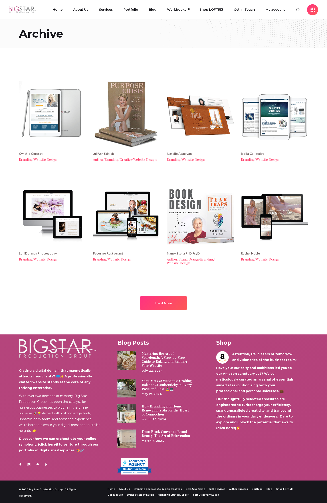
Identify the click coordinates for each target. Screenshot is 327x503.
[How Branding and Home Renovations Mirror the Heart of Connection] (126, 413)
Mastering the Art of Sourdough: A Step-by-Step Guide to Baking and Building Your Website (165, 359)
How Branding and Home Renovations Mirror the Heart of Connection (165, 410)
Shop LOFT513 (284, 489)
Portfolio (257, 489)
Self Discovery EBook (206, 494)
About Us (124, 489)
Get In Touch (115, 494)
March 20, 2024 (154, 419)
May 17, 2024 (151, 394)
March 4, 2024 (153, 440)
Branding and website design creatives (158, 489)
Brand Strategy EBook (140, 494)
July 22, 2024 (152, 370)
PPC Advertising (195, 489)
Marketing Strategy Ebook (173, 494)
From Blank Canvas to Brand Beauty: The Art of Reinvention (166, 433)
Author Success (238, 489)
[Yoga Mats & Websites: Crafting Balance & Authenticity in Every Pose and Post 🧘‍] (126, 388)
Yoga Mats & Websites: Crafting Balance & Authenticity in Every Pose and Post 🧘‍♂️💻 (167, 385)
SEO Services (217, 489)
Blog (269, 489)
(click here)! (48, 444)
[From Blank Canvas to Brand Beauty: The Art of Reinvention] (126, 439)
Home (111, 489)
